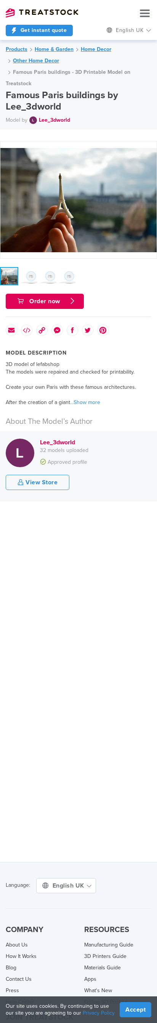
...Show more (85, 402)
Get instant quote (43, 30)
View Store (41, 482)
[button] (150, 148)
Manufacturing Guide (108, 945)
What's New (98, 990)
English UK (69, 885)
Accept (135, 1009)
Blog (11, 967)
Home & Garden (54, 49)
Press (12, 990)
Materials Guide (102, 967)
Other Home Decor (36, 60)
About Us (17, 945)
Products (16, 49)
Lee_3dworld (54, 120)
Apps (90, 979)
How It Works (21, 956)
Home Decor (96, 49)
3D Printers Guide (105, 956)
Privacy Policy (99, 1013)
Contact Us (19, 979)
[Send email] (11, 330)
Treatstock (42, 13)
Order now (45, 301)
